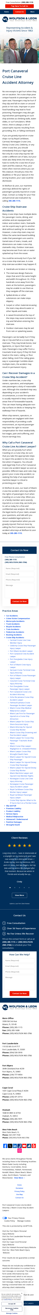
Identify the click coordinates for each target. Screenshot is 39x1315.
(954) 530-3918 (16, 1052)
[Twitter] (10, 1146)
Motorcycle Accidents (15, 621)
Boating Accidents (14, 635)
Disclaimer (19, 1188)
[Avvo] (29, 1146)
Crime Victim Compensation (18, 618)
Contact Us (19, 12)
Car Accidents (12, 616)
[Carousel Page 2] (14, 887)
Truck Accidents (13, 624)
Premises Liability (13, 808)
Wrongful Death (13, 825)
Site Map (19, 1194)
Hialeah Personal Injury (19, 1247)
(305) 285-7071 (16, 1119)
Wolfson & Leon (27, 1295)
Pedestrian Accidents (15, 632)
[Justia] (19, 1146)
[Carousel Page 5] (29, 887)
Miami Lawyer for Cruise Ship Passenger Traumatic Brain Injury (22, 740)
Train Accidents (12, 629)
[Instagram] (19, 1150)
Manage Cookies (24, 1221)
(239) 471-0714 (16, 1097)
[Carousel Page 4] (24, 887)
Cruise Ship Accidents (15, 637)
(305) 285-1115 (16, 1027)
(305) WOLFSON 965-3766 (21, 1033)
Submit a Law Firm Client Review (20, 903)
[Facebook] (5, 1146)
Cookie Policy (9, 1221)
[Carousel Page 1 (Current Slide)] (10, 887)
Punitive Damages (14, 822)
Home (6, 12)
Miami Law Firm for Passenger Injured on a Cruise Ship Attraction (22, 716)
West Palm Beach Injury (20, 1250)
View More (19, 895)
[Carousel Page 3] (19, 887)
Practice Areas (10, 610)
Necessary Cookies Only (11, 1309)
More (32, 12)
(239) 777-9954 (16, 1074)
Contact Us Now (19, 550)
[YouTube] (24, 1146)
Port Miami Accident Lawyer (21, 651)
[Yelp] (34, 1146)
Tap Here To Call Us (19, 6)
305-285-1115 (14, 201)
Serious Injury (12, 814)
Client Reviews (19, 837)
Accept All (11, 1304)
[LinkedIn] (15, 1146)
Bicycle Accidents (13, 626)
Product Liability (13, 811)
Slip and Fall (11, 806)
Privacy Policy (20, 1191)
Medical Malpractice (14, 816)
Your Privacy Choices (16, 1218)
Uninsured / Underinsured (17, 819)
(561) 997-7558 (14, 1135)
